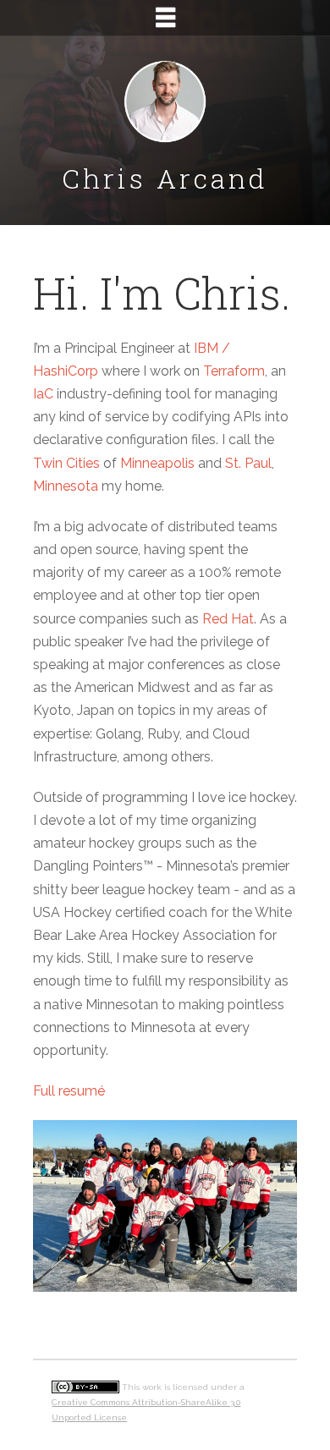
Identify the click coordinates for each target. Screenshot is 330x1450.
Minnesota (65, 486)
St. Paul (248, 463)
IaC (43, 394)
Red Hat (228, 619)
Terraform (234, 371)
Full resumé (69, 1091)
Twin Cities (66, 463)
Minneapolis (157, 463)
